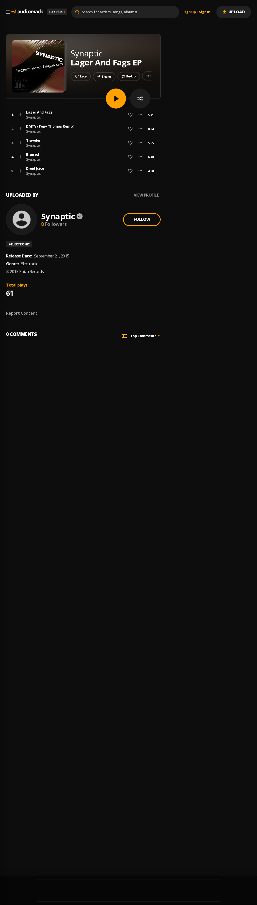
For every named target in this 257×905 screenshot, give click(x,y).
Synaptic (33, 117)
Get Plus (57, 12)
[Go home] (26, 12)
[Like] (130, 115)
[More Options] (140, 114)
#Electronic (19, 244)
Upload (236, 12)
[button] (82, 115)
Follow (142, 219)
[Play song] (116, 98)
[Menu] (8, 12)
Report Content (21, 313)
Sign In (204, 12)
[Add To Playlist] (20, 114)
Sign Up (189, 12)
